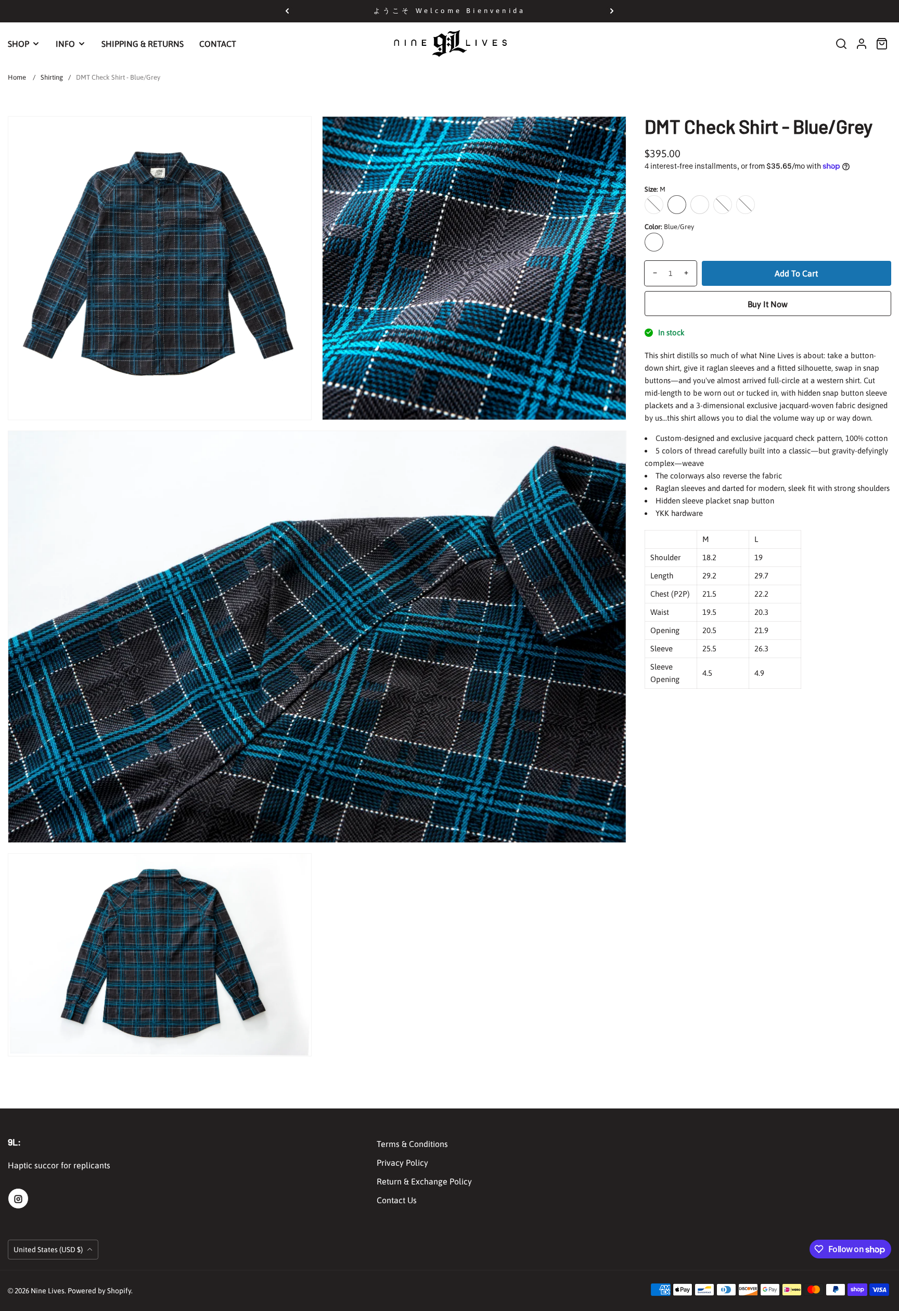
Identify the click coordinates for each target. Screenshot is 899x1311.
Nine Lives (48, 1291)
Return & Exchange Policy (424, 1181)
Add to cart (796, 273)
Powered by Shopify (99, 1291)
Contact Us (397, 1200)
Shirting (52, 77)
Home (17, 77)
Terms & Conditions (412, 1144)
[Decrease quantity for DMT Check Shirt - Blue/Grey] (651, 272)
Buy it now (768, 303)
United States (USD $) (49, 1249)
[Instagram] (18, 1198)
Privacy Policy (402, 1162)
